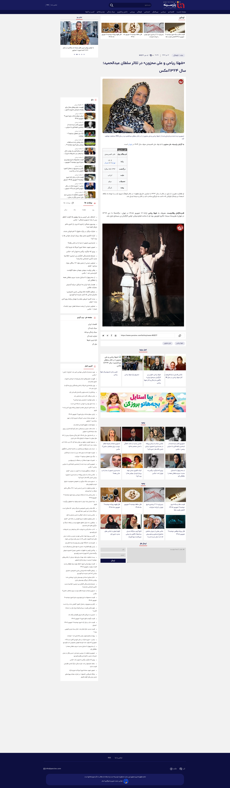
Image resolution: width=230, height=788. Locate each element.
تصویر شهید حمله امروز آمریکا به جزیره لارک (80, 247)
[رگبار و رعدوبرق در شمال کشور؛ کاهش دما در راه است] (89, 168)
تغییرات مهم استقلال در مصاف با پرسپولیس (81, 460)
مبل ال (94, 344)
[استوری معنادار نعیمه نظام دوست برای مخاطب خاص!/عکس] (111, 434)
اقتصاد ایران (92, 324)
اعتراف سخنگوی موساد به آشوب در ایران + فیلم (80, 471)
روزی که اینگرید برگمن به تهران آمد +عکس (155, 472)
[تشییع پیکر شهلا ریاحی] (132, 363)
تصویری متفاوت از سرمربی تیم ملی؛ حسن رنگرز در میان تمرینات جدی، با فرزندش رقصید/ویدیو (73, 196)
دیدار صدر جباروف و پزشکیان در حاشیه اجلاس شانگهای (78, 449)
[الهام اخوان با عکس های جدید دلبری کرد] (111, 521)
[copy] (179, 335)
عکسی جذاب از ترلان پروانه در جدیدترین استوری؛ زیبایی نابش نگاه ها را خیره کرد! (154, 446)
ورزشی (132, 12)
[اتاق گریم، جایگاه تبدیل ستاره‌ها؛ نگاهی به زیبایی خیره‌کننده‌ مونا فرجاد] (132, 521)
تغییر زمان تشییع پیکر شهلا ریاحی (109, 373)
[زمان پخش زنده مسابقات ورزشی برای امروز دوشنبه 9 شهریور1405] (89, 142)
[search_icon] (112, 5)
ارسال (113, 560)
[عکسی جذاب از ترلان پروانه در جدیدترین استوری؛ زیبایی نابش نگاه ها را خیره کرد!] (154, 434)
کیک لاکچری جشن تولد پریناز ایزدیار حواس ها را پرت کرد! (133, 473)
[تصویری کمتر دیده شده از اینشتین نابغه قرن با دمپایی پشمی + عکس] (175, 434)
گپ (184, 769)
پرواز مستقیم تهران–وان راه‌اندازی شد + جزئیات (81, 636)
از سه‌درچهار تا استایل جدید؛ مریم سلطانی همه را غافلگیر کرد (176, 473)
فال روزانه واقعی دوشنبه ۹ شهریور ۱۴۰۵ (176, 532)
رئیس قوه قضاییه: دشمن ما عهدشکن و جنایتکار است (79, 547)
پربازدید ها (88, 203)
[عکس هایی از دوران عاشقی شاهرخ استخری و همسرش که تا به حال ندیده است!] (154, 521)
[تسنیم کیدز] (143, 403)
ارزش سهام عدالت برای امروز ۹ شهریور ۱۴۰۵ (73, 117)
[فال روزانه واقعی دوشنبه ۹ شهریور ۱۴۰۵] (175, 521)
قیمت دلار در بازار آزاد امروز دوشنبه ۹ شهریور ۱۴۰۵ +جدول (73, 178)
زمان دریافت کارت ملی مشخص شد (84, 396)
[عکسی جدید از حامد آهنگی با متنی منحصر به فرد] (132, 434)
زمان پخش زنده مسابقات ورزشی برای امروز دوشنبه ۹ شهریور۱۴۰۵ (74, 143)
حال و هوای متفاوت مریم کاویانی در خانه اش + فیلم (79, 519)
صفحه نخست (181, 12)
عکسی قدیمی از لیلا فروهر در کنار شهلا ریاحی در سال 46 (173, 376)
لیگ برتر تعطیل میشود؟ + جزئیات (75, 134)
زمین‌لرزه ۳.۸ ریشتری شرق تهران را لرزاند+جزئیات (154, 35)
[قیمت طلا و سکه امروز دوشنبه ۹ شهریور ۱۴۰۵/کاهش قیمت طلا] (175, 28)
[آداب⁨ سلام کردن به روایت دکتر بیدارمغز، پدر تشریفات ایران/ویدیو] (89, 151)
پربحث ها (66, 203)
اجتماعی (147, 12)
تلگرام (175, 769)
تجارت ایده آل (92, 336)
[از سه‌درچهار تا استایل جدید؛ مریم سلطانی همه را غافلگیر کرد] (175, 461)
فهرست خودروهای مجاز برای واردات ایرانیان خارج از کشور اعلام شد (74, 108)
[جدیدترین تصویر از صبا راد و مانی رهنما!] (111, 461)
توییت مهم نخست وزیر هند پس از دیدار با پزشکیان (79, 453)
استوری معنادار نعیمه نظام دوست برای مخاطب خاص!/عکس (111, 446)
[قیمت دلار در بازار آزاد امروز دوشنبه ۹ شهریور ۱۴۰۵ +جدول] (89, 177)
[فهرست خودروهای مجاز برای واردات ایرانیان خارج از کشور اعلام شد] (89, 107)
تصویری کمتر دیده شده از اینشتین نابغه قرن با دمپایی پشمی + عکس (176, 446)
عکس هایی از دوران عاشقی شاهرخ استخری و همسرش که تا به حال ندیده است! (154, 534)
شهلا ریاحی (179, 343)
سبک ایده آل (92, 328)
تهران (130, 144)
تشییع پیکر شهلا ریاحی (131, 375)
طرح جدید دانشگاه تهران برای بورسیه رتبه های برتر (80, 543)
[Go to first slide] (95, 33)
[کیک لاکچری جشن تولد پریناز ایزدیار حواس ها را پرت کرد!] (132, 461)
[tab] (84, 54)
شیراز (107, 162)
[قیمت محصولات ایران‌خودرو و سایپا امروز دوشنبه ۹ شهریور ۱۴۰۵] (89, 160)
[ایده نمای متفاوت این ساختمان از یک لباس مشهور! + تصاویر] (79, 33)
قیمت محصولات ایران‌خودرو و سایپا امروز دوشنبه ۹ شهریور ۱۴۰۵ (73, 161)
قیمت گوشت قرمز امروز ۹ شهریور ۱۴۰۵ (83, 619)
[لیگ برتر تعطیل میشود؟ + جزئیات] (89, 133)
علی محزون (167, 343)
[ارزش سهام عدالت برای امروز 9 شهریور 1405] (89, 116)
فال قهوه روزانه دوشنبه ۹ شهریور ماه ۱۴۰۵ (111, 35)
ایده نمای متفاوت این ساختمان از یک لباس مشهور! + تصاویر (78, 49)
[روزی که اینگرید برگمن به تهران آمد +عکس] (154, 461)
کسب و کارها (90, 12)
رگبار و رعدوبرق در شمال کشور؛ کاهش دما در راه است (73, 169)
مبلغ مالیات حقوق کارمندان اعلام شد (84, 425)
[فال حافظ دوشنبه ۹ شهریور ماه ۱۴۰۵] (133, 28)
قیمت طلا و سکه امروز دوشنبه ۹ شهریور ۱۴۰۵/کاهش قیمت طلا (175, 35)
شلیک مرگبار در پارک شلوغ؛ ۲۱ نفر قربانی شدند (79, 231)
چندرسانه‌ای (101, 12)
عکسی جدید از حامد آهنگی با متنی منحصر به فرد (132, 445)
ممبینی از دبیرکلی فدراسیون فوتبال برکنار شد (81, 615)
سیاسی (163, 12)
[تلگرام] (107, 335)
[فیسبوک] (111, 335)
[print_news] (115, 335)
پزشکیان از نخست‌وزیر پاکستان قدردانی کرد (82, 392)
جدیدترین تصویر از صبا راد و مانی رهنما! (111, 472)
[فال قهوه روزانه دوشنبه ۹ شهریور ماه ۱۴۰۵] (111, 28)
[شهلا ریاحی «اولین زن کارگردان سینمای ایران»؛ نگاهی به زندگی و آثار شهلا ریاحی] (154, 363)
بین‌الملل (155, 12)
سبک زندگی (111, 12)
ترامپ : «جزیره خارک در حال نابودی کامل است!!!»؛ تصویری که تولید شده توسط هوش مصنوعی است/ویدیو (73, 187)
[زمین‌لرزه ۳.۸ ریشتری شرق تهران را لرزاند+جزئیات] (154, 28)
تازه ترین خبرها (92, 340)
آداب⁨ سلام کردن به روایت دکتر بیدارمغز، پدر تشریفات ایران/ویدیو (74, 152)
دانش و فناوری (122, 12)
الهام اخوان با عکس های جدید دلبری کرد (112, 532)
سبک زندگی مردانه (90, 332)
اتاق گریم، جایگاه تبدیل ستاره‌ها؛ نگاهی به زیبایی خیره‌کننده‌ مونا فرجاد (133, 534)
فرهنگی (139, 12)
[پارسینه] (173, 5)
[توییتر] (103, 335)
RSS (47, 5)
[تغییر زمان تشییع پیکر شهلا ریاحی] (111, 362)
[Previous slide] (63, 33)
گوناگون (181, 18)
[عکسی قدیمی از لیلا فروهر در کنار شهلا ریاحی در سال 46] (175, 363)
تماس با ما (54, 5)
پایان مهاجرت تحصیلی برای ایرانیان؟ (84, 400)
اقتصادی (171, 12)
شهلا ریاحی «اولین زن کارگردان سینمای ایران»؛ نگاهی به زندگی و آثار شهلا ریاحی (152, 379)
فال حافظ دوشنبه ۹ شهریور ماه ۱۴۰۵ (132, 35)
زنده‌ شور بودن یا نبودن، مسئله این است (83, 404)
